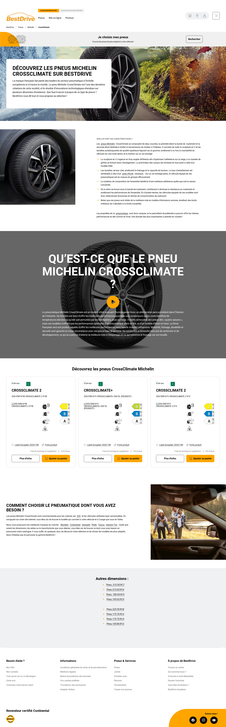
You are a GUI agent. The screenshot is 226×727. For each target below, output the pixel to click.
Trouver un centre (176, 667)
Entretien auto (120, 676)
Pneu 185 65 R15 (115, 594)
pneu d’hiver (127, 173)
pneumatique (122, 213)
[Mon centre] (197, 15)
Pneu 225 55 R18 (115, 609)
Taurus (101, 525)
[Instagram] (203, 720)
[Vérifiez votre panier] (189, 15)
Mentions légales (68, 672)
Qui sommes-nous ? (177, 672)
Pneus (41, 18)
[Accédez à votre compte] (205, 15)
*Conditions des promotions (73, 685)
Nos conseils (12, 672)
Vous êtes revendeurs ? (178, 685)
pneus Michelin (108, 144)
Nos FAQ (10, 667)
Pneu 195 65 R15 (115, 599)
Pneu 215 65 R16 (115, 589)
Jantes (117, 672)
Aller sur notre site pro (48, 10)
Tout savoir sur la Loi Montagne (21, 676)
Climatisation (120, 685)
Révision (118, 680)
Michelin (64, 525)
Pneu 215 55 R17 (115, 584)
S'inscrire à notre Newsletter (180, 676)
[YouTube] (214, 720)
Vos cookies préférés (69, 680)
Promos (70, 18)
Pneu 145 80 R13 (115, 623)
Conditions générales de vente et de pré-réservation (83, 667)
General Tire (111, 525)
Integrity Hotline (67, 689)
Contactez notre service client (19, 685)
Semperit (86, 525)
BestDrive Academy (177, 689)
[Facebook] (193, 720)
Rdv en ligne (55, 18)
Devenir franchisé (176, 680)
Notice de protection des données (75, 676)
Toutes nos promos (123, 689)
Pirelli (94, 525)
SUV (79, 516)
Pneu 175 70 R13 (115, 614)
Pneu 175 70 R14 (115, 619)
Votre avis (10, 680)
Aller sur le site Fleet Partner (71, 10)
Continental (75, 525)
